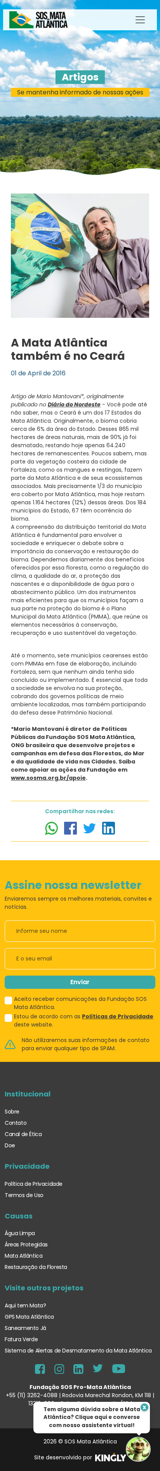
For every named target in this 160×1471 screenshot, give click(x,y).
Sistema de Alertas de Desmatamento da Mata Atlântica (78, 1350)
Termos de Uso (24, 1195)
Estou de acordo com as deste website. (83, 1020)
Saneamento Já (25, 1328)
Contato (15, 1123)
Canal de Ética (23, 1134)
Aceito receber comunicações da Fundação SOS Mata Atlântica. (80, 1003)
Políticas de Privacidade (117, 1016)
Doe (10, 1145)
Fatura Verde (21, 1339)
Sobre (12, 1111)
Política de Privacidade (34, 1184)
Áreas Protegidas (26, 1244)
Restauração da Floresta (36, 1267)
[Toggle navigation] (140, 19)
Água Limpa (20, 1233)
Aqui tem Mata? (25, 1305)
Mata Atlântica (24, 1256)
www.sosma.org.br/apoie (48, 778)
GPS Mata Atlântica (29, 1317)
